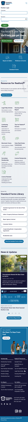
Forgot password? (5, 21)
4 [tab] (19, 313)
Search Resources (6, 95)
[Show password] (26, 19)
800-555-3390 (17, 401)
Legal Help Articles (19, 371)
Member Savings (5, 374)
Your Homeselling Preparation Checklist (20, 390)
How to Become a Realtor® (5, 365)
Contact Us (6, 338)
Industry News (23, 256)
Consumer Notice (7, 224)
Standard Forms (18, 362)
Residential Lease (7, 236)
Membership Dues (5, 376)
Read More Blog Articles (14, 318)
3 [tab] (16, 313)
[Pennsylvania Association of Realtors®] (6, 3)
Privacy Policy (4, 420)
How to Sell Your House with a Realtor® (20, 386)
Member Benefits (5, 371)
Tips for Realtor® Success (21, 369)
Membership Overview (6, 362)
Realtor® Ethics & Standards (19, 365)
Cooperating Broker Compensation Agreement (12, 230)
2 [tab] (12, 313)
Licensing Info (18, 376)
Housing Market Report (20, 374)
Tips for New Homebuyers (7, 390)
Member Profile (19, 41)
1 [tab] (9, 313)
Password (3, 17)
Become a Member (7, 41)
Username (3, 10)
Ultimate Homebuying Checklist (6, 386)
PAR (25, 291)
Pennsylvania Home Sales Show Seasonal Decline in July (12, 309)
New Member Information (7, 369)
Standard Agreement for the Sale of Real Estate (14, 209)
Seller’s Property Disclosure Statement (13, 214)
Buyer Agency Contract (9, 219)
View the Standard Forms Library (14, 241)
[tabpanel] (14, 300)
